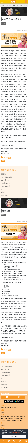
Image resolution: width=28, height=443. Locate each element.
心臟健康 (10, 419)
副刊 (25, 5)
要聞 (8, 407)
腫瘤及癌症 (4, 419)
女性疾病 (3, 420)
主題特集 (15, 5)
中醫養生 (22, 417)
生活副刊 (3, 23)
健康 (3, 5)
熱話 (11, 407)
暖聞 (15, 407)
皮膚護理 (13, 420)
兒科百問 (22, 419)
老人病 (8, 420)
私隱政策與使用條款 (17, 432)
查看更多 (18, 13)
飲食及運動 (10, 417)
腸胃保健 (16, 419)
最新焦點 (3, 407)
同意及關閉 (14, 436)
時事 (21, 5)
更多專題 (19, 420)
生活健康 (16, 417)
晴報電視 (8, 5)
